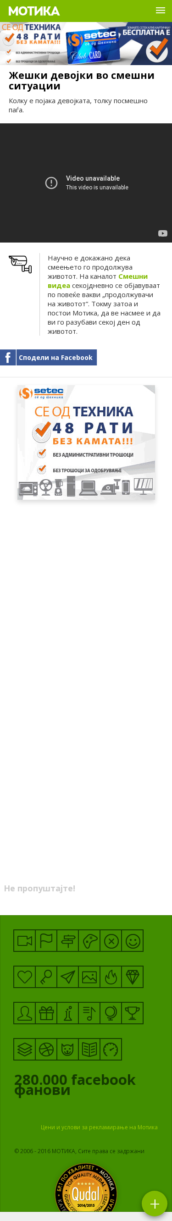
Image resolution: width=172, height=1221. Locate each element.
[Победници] (132, 1013)
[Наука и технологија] (67, 1013)
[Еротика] (111, 940)
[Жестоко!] (111, 977)
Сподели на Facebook (56, 357)
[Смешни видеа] (24, 940)
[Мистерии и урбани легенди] (67, 940)
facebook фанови (75, 1086)
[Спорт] (46, 1049)
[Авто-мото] (111, 1049)
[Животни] (67, 1049)
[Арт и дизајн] (132, 977)
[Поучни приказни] (89, 1049)
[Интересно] (46, 1013)
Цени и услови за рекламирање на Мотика (99, 1127)
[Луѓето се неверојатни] (67, 977)
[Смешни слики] (89, 977)
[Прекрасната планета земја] (111, 1013)
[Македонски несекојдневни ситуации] (46, 940)
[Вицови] (132, 940)
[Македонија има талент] (89, 1013)
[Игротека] (89, 940)
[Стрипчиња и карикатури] (24, 1013)
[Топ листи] (24, 1049)
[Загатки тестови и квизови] (46, 977)
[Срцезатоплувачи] (24, 977)
